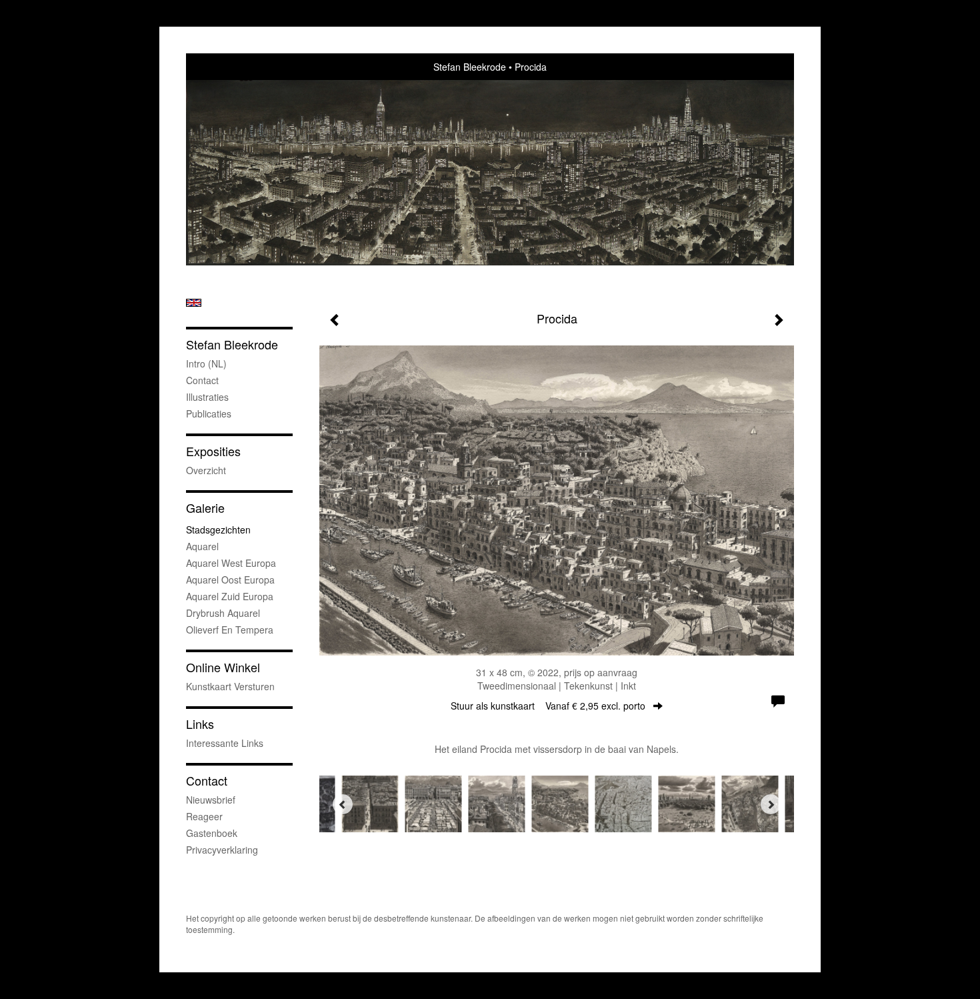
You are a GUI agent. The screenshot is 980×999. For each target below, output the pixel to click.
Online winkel (223, 667)
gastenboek (211, 833)
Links (200, 724)
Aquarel (202, 546)
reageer (204, 816)
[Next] (771, 804)
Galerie (205, 508)
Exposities (213, 451)
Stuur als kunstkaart (548, 705)
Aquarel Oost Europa (230, 579)
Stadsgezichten (218, 529)
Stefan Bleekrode (469, 66)
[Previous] (343, 804)
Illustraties (207, 396)
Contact (202, 380)
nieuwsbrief (210, 799)
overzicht (206, 470)
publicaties (208, 413)
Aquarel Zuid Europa (229, 596)
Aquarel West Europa (231, 563)
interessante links (224, 743)
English (193, 303)
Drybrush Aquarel (223, 613)
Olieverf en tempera (229, 629)
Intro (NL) (206, 363)
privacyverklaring (222, 849)
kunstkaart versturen (230, 686)
